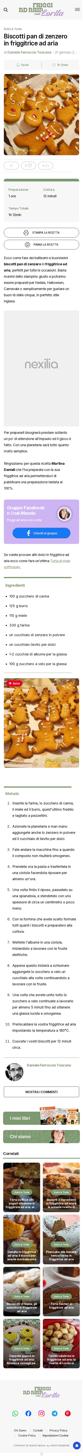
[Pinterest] (68, 1413)
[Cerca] (5, 9)
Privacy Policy (59, 1430)
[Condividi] (11, 165)
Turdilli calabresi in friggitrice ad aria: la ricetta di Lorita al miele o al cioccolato (61, 1360)
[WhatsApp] (15, 1413)
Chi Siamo (20, 1430)
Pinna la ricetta (46, 244)
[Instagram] (41, 1413)
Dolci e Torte (13, 29)
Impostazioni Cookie (56, 1435)
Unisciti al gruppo (45, 533)
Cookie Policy (27, 1435)
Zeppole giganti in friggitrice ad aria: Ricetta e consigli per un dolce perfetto (22, 1360)
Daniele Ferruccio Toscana (29, 52)
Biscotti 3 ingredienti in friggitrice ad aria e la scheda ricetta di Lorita (61, 1203)
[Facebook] (28, 1413)
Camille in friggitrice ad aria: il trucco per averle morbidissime (21, 1255)
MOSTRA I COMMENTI (41, 1092)
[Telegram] (54, 1413)
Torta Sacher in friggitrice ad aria (61, 1305)
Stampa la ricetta (45, 232)
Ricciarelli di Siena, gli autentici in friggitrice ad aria (22, 1307)
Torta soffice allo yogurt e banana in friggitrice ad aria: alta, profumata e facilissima (22, 1203)
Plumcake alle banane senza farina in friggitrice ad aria (61, 1255)
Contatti (38, 1430)
